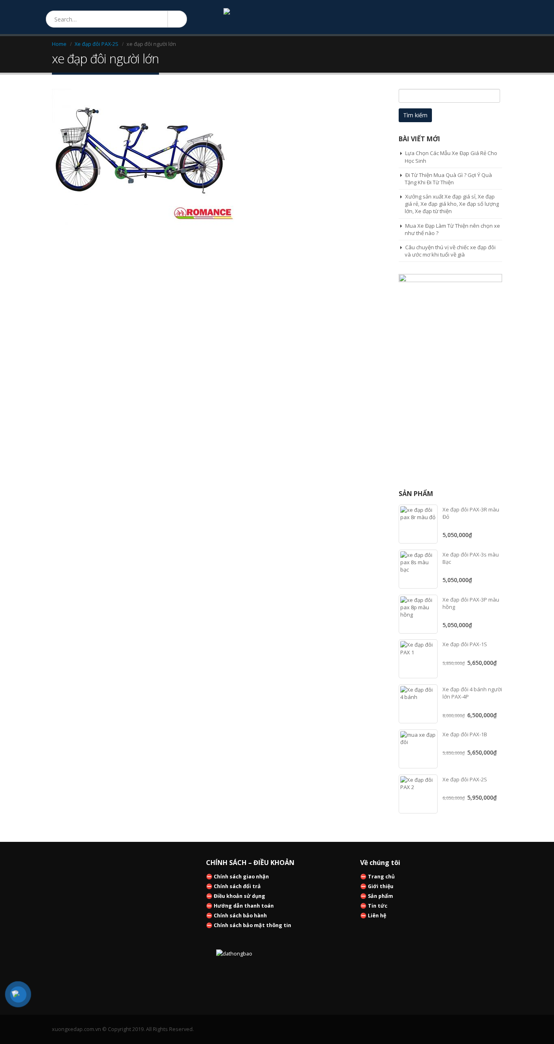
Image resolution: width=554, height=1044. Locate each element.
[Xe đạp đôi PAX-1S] (418, 658)
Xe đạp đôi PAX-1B (464, 734)
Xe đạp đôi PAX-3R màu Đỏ (470, 513)
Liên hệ (377, 915)
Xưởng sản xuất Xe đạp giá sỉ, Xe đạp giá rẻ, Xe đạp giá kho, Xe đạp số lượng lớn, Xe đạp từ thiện (452, 204)
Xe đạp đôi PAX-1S (464, 644)
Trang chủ (381, 876)
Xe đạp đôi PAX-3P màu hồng (470, 603)
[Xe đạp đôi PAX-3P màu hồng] (418, 614)
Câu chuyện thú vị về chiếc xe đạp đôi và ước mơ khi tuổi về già (450, 251)
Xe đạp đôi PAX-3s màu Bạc (470, 558)
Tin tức (377, 905)
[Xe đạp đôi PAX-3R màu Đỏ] (418, 524)
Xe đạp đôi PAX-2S (464, 779)
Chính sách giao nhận (241, 876)
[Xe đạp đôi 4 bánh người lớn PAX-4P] (418, 703)
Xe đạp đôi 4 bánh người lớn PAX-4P (472, 693)
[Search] (177, 19)
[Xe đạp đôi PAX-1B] (418, 748)
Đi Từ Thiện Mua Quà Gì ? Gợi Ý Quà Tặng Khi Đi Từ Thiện (448, 178)
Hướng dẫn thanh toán (244, 905)
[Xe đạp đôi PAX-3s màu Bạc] (418, 569)
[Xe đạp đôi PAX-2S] (418, 793)
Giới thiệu (380, 886)
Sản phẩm (380, 896)
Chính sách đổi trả (237, 886)
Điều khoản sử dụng (239, 896)
